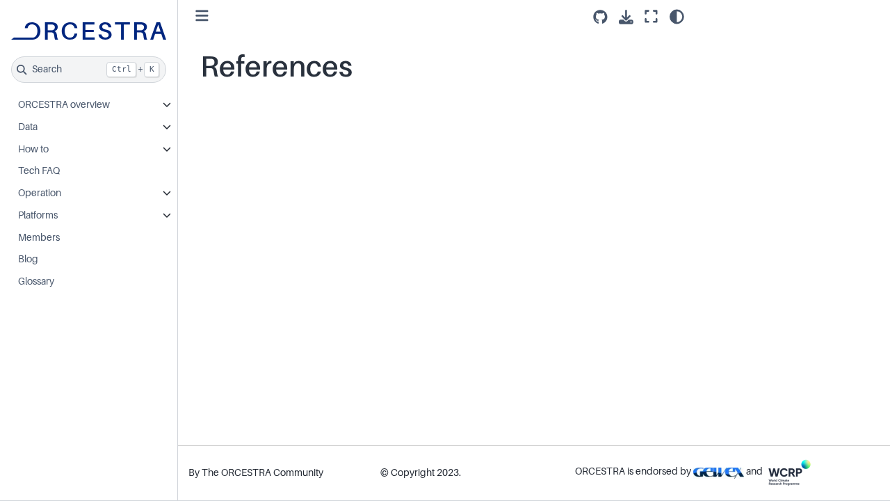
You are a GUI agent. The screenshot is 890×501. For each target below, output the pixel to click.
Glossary (36, 281)
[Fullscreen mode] (651, 17)
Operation (39, 192)
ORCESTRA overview (64, 104)
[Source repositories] (600, 17)
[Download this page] (626, 17)
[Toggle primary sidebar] (202, 16)
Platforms (38, 215)
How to (33, 148)
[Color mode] (677, 17)
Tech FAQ (39, 170)
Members (39, 237)
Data (28, 126)
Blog (28, 258)
